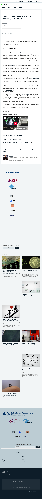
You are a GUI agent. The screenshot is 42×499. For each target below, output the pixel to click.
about (17, 1)
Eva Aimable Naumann (10, 347)
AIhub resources (31, 1)
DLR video (34, 60)
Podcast (15, 7)
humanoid (23, 149)
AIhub (23, 298)
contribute (21, 1)
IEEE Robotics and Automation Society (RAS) (10, 273)
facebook (23, 461)
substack (23, 459)
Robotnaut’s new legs (26, 94)
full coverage (12, 65)
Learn (20, 7)
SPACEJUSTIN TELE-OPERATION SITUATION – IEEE (12, 135)
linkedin (23, 460)
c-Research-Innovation (9, 149)
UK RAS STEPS (30, 347)
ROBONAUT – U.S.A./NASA (7, 141)
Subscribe (17, 247)
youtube (23, 465)
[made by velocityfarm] (32, 491)
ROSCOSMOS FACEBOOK (26, 142)
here (9, 72)
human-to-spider (9, 90)
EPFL (23, 272)
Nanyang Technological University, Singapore (10, 395)
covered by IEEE (7, 52)
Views (9, 7)
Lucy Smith (27, 298)
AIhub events (37, 1)
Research (30, 149)
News (3, 7)
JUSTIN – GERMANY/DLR (7, 139)
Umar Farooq (24, 347)
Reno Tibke (5, 23)
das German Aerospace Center (24, 52)
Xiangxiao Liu (5, 347)
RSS (2, 465)
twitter (23, 462)
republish (25, 1)
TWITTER (19, 139)
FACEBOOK (15, 139)
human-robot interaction (17, 149)
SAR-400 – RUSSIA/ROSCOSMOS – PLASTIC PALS (12, 142)
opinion (27, 149)
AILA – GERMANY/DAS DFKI (8, 144)
